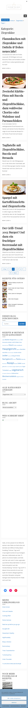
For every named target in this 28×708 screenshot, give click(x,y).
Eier (22, 340)
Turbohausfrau (6, 655)
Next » (15, 273)
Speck (17, 366)
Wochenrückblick (9, 376)
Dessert (18, 339)
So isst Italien (9, 366)
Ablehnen (14, 702)
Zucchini (4, 379)
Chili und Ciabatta (7, 611)
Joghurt (18, 349)
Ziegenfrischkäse (19, 376)
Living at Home (15, 356)
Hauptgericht (9, 348)
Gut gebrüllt (5, 629)
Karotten (22, 349)
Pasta (18, 359)
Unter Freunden (7, 659)
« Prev (4, 269)
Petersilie (23, 359)
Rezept (10, 362)
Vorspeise (4, 373)
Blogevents (13, 340)
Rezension (4, 363)
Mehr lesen (6, 68)
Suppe (23, 366)
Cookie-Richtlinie (6, 706)
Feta (20, 342)
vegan (10, 370)
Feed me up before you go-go (11, 624)
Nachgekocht (7, 359)
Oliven (14, 359)
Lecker (5, 355)
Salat (19, 363)
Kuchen (16, 352)
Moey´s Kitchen (6, 642)
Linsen (9, 355)
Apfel (3, 339)
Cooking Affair (6, 616)
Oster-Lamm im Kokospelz (15, 293)
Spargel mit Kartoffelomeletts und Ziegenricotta (13, 202)
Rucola (15, 363)
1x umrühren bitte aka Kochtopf (11, 663)
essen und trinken (13, 342)
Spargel (14, 366)
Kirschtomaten (11, 352)
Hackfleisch (19, 345)
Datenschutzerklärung (15, 706)
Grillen (15, 345)
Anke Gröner (6, 607)
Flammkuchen (5, 345)
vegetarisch (17, 369)
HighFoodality (6, 637)
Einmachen (5, 342)
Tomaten (5, 370)
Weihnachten (15, 373)
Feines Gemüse (6, 620)
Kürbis (19, 352)
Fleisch (11, 345)
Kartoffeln (4, 352)
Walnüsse (9, 373)
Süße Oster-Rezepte (13, 299)
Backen (7, 340)
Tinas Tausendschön (8, 650)
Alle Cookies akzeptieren (14, 698)
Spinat (20, 366)
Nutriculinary (6, 646)
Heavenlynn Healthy (8, 633)
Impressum (23, 706)
